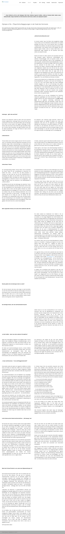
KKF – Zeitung (42, 2)
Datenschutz (54, 2)
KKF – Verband (22, 2)
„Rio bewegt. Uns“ (50, 256)
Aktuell (29, 2)
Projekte (35, 2)
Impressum (60, 2)
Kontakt (48, 2)
